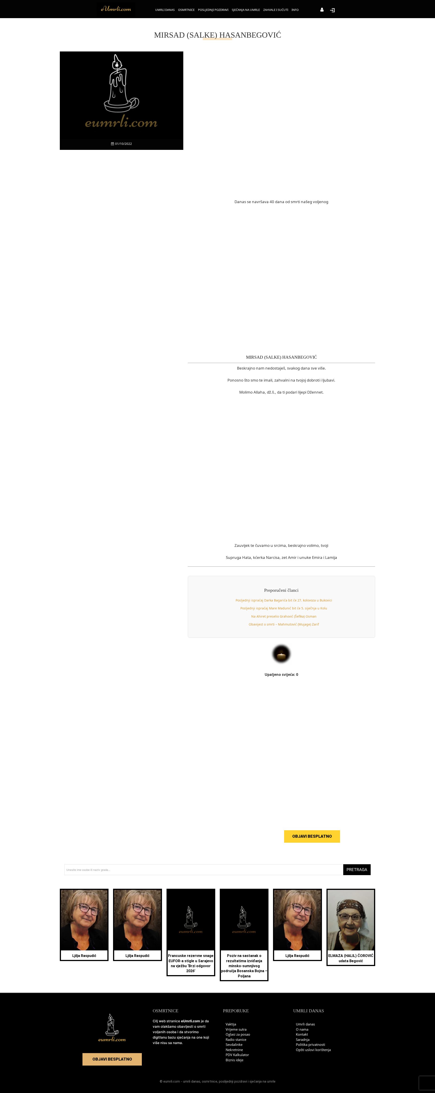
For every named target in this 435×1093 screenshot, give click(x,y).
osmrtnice (209, 1081)
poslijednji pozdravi (233, 1081)
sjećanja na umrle (262, 1081)
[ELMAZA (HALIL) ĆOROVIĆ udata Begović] (351, 920)
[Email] (147, 158)
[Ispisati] (137, 158)
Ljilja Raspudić (84, 956)
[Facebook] (95, 158)
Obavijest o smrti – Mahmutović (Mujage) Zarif (284, 624)
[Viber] (116, 158)
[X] (105, 158)
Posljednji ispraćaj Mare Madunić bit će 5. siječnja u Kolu (283, 608)
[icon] (322, 10)
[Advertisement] (121, 238)
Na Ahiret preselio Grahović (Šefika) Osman (284, 616)
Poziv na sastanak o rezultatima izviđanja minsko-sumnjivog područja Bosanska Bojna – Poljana (244, 966)
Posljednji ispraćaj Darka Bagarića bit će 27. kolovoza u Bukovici (284, 600)
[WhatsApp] (126, 158)
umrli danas (191, 1081)
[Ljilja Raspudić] (84, 920)
